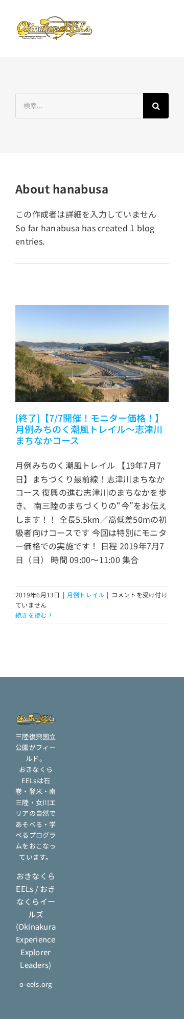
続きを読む (31, 615)
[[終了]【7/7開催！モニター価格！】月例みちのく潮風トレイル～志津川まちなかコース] (92, 353)
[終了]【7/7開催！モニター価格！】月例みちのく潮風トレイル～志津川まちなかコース (89, 429)
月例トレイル (86, 594)
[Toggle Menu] (158, 28)
